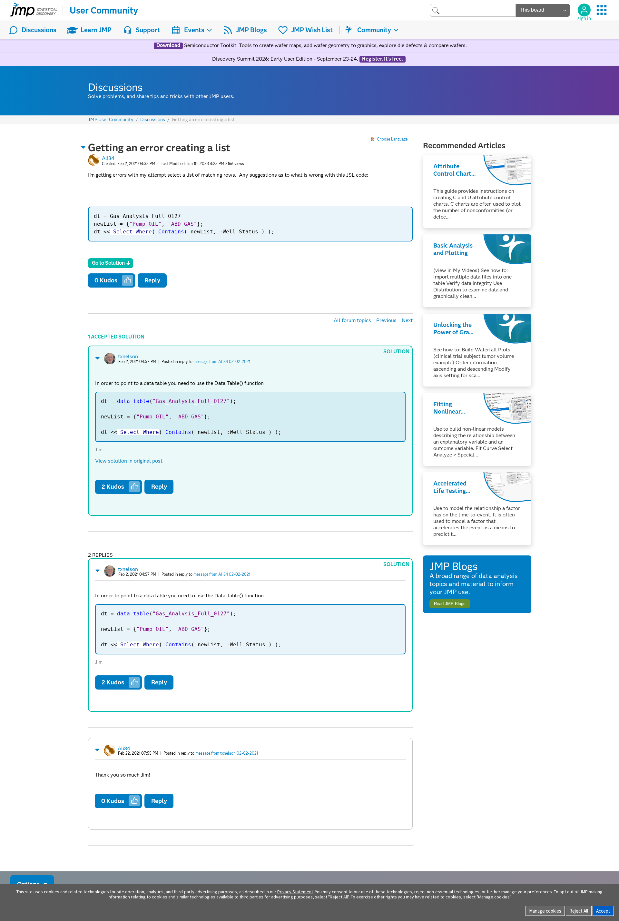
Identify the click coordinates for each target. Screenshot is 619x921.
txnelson (128, 356)
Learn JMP (96, 30)
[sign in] (584, 10)
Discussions (39, 30)
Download (168, 45)
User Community (104, 10)
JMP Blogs (251, 30)
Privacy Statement (295, 892)
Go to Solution (108, 263)
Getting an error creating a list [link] (203, 119)
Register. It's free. (382, 59)
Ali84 (108, 158)
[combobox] (473, 10)
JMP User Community (110, 119)
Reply (152, 280)
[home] (33, 10)
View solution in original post (128, 461)
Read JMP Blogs (450, 603)
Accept (603, 911)
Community (374, 30)
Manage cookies (545, 911)
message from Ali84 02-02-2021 (221, 361)
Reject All (578, 911)
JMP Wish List (312, 30)
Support (148, 30)
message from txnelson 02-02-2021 (226, 753)
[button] (83, 147)
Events (194, 30)
